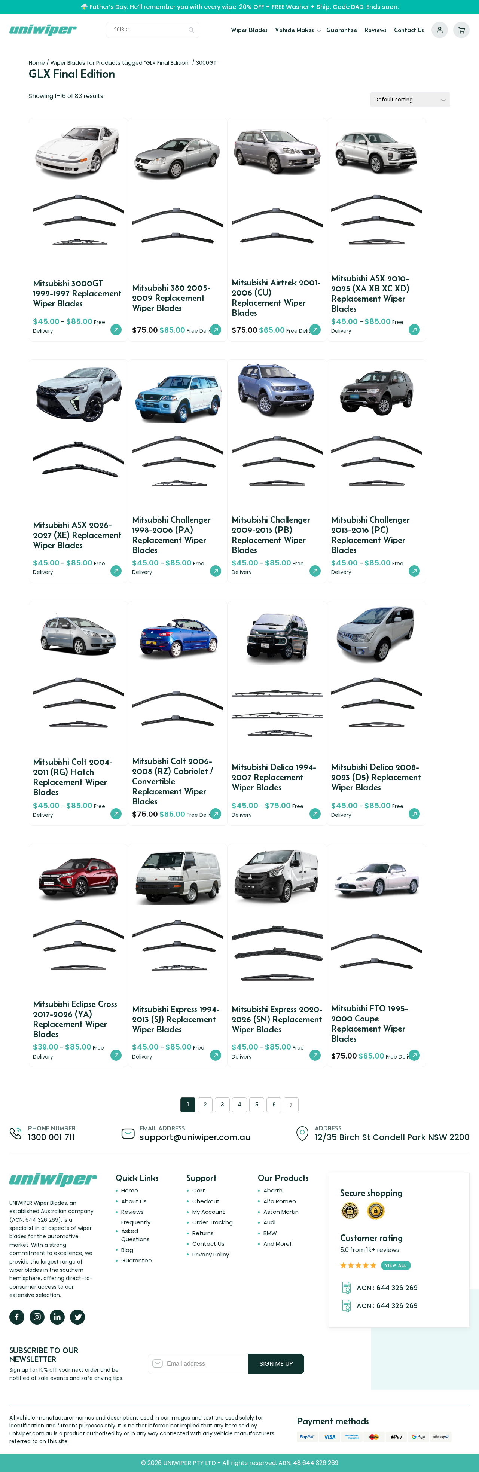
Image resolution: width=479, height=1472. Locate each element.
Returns (203, 1233)
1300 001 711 (51, 1137)
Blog (127, 1250)
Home (37, 63)
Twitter (77, 1317)
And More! (277, 1243)
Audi (269, 1222)
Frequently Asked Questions (135, 1230)
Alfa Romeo (279, 1201)
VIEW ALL (396, 1265)
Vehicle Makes (294, 30)
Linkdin (57, 1317)
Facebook (16, 1317)
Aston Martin (281, 1212)
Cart (461, 30)
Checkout (206, 1201)
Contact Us (409, 30)
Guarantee (341, 30)
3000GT (206, 63)
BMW (270, 1233)
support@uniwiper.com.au (195, 1137)
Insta (37, 1317)
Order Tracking (212, 1222)
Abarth (273, 1190)
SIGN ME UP (276, 1363)
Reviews (375, 30)
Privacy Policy (210, 1254)
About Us (134, 1201)
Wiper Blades (249, 30)
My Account (439, 30)
